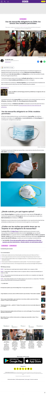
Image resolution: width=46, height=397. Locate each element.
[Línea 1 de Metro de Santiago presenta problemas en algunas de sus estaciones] (4, 92)
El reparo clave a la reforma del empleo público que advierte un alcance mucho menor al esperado (23, 345)
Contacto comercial (34, 379)
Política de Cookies (11, 379)
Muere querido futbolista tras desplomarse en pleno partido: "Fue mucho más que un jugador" (21, 261)
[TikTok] (26, 368)
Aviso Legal (27, 379)
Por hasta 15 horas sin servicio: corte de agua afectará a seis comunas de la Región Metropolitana (22, 263)
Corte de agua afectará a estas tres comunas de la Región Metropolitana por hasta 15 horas (21, 256)
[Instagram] (20, 368)
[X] (23, 368)
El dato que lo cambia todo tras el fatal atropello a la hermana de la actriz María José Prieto (20, 255)
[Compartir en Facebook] (38, 62)
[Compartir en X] (41, 62)
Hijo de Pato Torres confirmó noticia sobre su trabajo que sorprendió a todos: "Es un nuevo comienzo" (19, 318)
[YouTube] (28, 368)
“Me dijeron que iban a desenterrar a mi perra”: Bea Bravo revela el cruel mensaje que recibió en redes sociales (31, 345)
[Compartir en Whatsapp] (44, 62)
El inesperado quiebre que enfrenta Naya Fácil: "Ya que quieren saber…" (17, 287)
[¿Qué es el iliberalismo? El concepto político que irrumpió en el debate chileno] (39, 334)
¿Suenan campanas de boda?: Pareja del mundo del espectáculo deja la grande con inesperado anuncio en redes (15, 345)
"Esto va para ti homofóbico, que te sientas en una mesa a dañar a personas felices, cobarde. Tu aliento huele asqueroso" (20, 299)
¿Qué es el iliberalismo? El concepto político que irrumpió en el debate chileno (40, 344)
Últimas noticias (6, 266)
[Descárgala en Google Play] (13, 360)
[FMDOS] (25, 1)
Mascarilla (5, 245)
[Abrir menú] (2, 1)
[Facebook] (17, 368)
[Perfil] (8, 1)
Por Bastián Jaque (9, 59)
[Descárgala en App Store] (33, 360)
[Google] (15, 368)
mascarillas (13, 245)
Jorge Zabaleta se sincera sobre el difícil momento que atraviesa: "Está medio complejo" (21, 293)
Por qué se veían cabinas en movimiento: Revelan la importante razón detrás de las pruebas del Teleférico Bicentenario (6, 345)
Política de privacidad (20, 379)
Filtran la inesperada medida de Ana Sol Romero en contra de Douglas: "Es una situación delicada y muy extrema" (20, 312)
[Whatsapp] (31, 368)
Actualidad (23, 19)
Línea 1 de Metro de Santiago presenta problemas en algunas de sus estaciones (26, 92)
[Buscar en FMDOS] (5, 1)
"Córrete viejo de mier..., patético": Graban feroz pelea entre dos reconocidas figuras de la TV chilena (21, 305)
